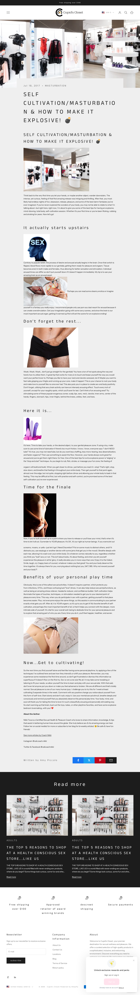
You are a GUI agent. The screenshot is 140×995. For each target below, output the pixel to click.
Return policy (58, 968)
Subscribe (16, 960)
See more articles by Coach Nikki (37, 735)
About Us (56, 945)
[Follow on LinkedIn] (15, 977)
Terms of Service (59, 963)
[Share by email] (111, 760)
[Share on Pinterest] (100, 760)
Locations (56, 954)
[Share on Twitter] (89, 760)
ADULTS (12, 840)
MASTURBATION (55, 86)
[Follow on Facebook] (8, 977)
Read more (11, 877)
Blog (54, 959)
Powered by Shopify (69, 987)
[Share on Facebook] (78, 760)
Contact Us (57, 949)
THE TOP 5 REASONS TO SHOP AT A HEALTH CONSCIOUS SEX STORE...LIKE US (37, 853)
